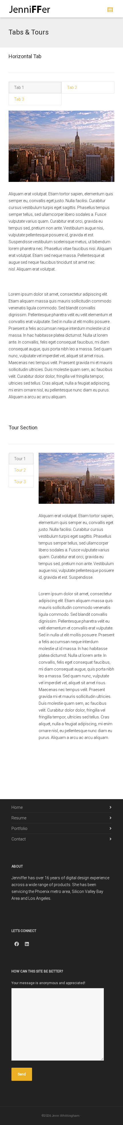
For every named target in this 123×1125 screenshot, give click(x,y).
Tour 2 (20, 470)
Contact (18, 839)
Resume (18, 818)
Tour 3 (20, 482)
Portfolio (19, 828)
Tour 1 (20, 458)
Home (17, 807)
